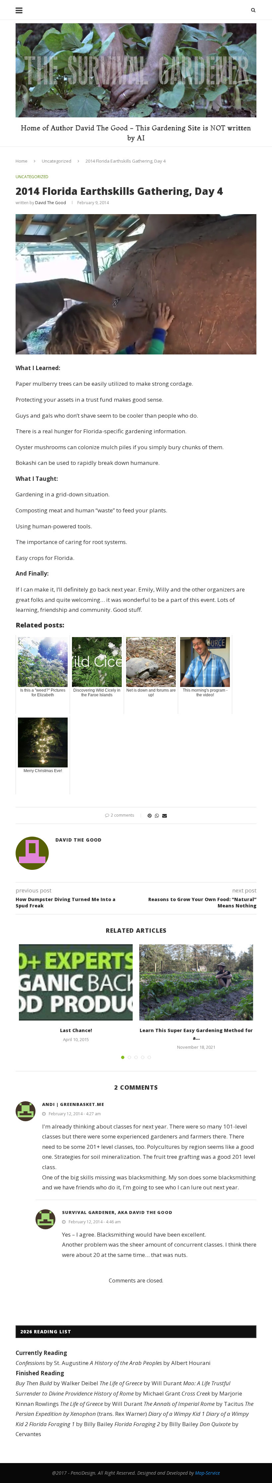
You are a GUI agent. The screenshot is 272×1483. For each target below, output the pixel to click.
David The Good (50, 202)
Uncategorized (56, 161)
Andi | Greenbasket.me (73, 1104)
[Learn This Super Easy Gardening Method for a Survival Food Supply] (196, 982)
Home (22, 161)
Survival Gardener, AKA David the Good (117, 1212)
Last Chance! (76, 1030)
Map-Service (207, 1473)
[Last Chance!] (76, 982)
